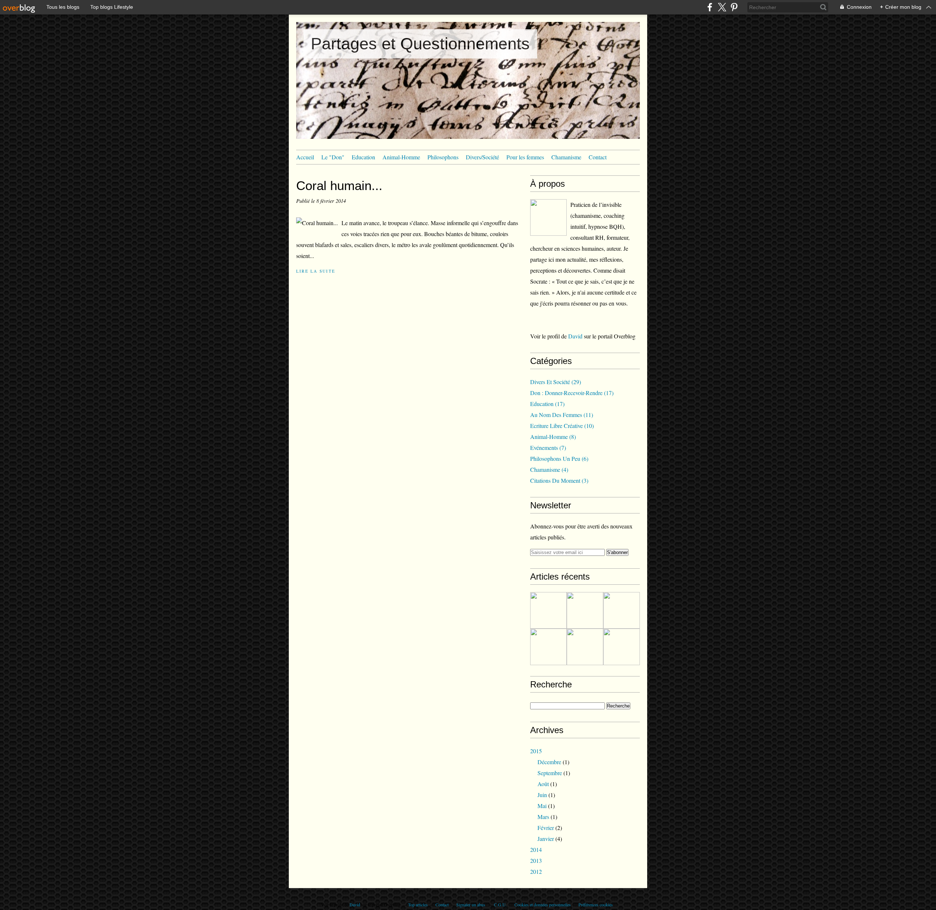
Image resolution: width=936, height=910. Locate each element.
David (576, 336)
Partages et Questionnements (420, 43)
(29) (555, 382)
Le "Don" (332, 157)
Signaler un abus (471, 904)
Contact (598, 157)
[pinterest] (734, 7)
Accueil (305, 157)
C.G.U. (500, 904)
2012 (536, 871)
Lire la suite (315, 271)
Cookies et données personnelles (542, 904)
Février (545, 827)
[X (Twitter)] (721, 7)
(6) (559, 458)
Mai (542, 805)
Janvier (545, 838)
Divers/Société (482, 157)
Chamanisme (566, 157)
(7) (548, 447)
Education (363, 157)
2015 (536, 751)
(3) (559, 480)
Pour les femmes (525, 157)
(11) (561, 414)
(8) (553, 436)
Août (543, 784)
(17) (572, 393)
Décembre (549, 762)
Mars (543, 816)
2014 (536, 849)
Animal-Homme (401, 157)
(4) (549, 469)
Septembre (549, 773)
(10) (562, 425)
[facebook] (709, 7)
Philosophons (442, 157)
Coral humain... (339, 185)
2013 (536, 860)
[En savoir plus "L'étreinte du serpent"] (548, 610)
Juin (542, 795)
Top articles (418, 904)
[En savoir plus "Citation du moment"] (585, 647)
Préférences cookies (595, 904)
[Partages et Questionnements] (548, 217)
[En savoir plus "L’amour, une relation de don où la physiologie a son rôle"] (548, 647)
